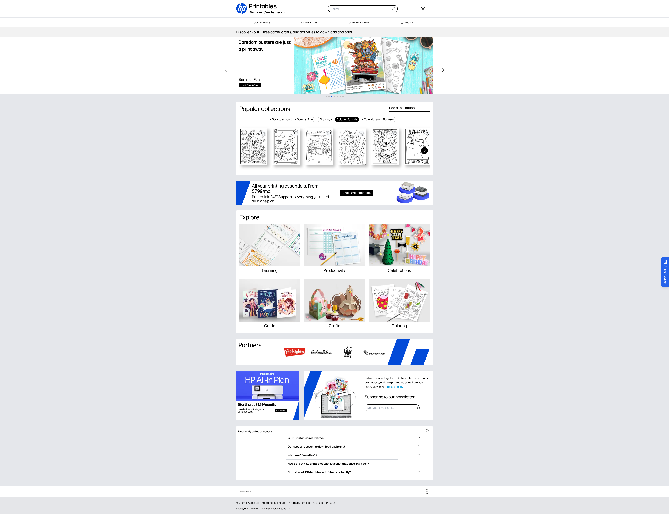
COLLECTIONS (262, 22)
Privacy (330, 502)
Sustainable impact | (274, 502)
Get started (281, 410)
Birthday (324, 119)
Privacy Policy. (394, 386)
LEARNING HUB (360, 22)
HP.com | (242, 502)
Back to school (281, 119)
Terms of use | (317, 502)
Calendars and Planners (379, 119)
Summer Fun (305, 119)
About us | (254, 502)
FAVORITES (311, 22)
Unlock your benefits (356, 193)
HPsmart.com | (298, 502)
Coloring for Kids (347, 119)
